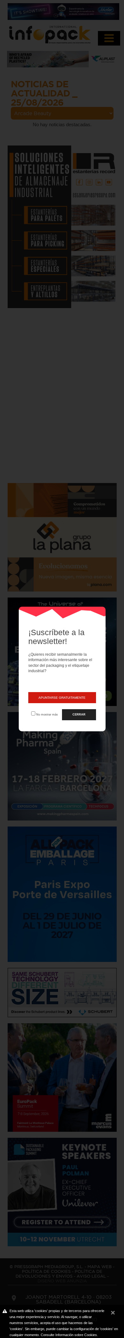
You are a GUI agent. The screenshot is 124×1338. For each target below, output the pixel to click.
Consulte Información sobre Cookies (69, 1335)
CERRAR (79, 714)
